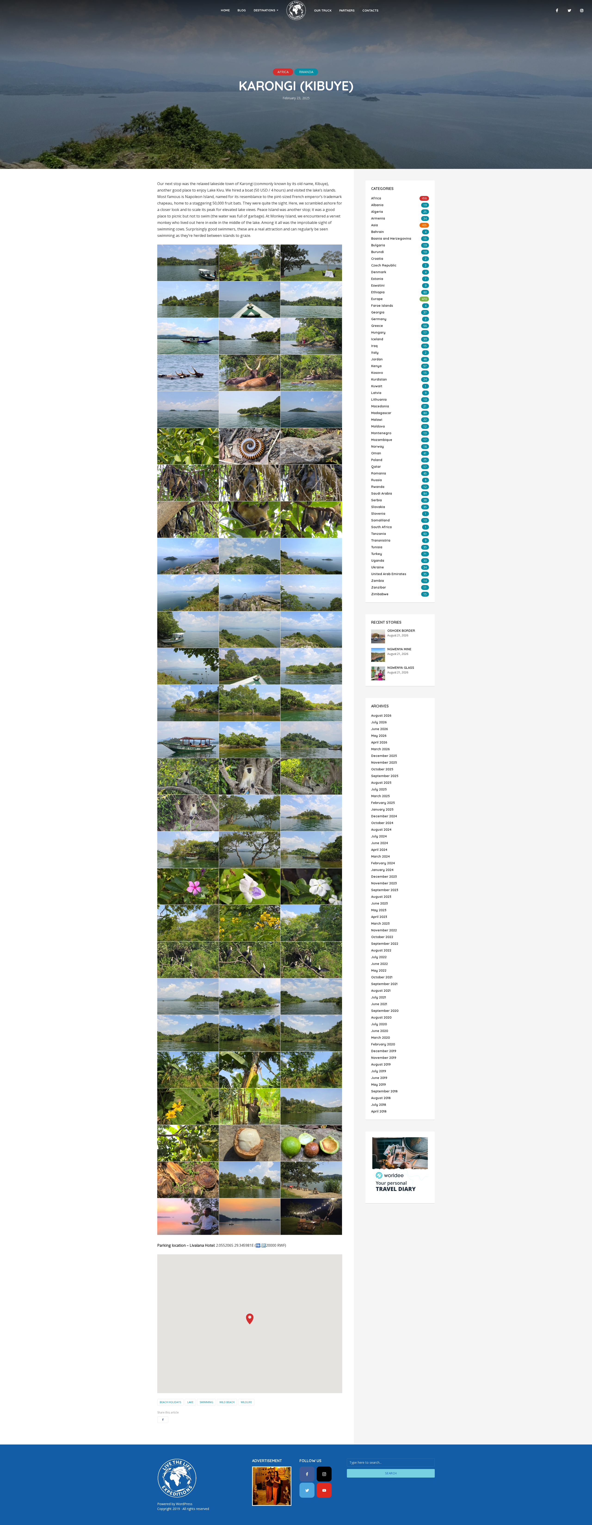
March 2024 (380, 856)
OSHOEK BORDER (401, 631)
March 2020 (380, 1037)
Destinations (264, 10)
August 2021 (381, 991)
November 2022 (384, 930)
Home (225, 10)
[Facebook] (306, 1474)
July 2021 (378, 997)
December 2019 (383, 1051)
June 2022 (379, 964)
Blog (241, 10)
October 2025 (382, 769)
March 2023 (380, 923)
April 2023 (379, 917)
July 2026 (379, 722)
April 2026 (379, 742)
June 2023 (379, 903)
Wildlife (246, 1402)
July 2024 (379, 836)
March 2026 (380, 749)
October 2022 (382, 937)
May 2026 (378, 736)
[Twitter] (306, 1490)
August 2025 (381, 783)
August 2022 (381, 950)
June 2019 (379, 1078)
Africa (283, 72)
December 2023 (384, 876)
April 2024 (379, 850)
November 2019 (383, 1058)
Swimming (206, 1402)
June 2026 (379, 729)
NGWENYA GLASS (400, 668)
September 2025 (384, 776)
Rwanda (306, 72)
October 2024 (382, 823)
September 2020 (384, 1011)
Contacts (370, 10)
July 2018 (378, 1105)
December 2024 (384, 816)
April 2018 (378, 1111)
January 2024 (382, 870)
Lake (190, 1402)
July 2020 (379, 1024)
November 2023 (384, 883)
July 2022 (379, 957)
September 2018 (384, 1091)
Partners (347, 10)
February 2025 (383, 803)
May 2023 (378, 910)
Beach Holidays (170, 1402)
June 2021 (379, 1004)
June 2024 (379, 843)
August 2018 (381, 1098)
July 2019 (378, 1071)
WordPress (184, 1504)
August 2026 (381, 715)
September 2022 (384, 944)
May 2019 (378, 1084)
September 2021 (384, 984)
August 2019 (381, 1064)
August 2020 (381, 1017)
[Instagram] (324, 1474)
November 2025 (384, 762)
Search (391, 1473)
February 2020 (383, 1044)
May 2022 (378, 970)
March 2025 (380, 796)
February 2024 (383, 863)
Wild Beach (226, 1402)
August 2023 (381, 897)
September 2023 (384, 890)
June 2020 (379, 1031)
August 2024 (381, 830)
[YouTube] (324, 1490)
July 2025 (379, 789)
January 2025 (382, 809)
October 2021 (381, 977)
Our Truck (322, 10)
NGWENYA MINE (399, 649)
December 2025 (384, 756)
